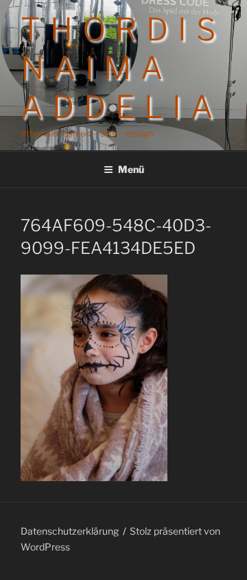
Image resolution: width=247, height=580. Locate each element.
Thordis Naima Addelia (123, 68)
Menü (131, 169)
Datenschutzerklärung (70, 531)
